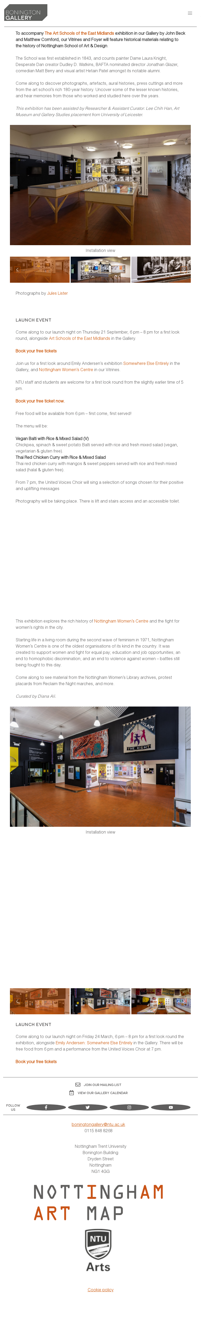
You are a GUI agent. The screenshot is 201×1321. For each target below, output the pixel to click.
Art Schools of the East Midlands (79, 338)
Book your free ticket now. (40, 400)
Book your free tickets (36, 350)
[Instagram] (129, 1107)
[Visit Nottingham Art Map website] (98, 1203)
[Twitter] (88, 1107)
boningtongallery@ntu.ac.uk (98, 1124)
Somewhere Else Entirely (146, 363)
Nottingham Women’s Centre (66, 369)
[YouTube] (171, 1107)
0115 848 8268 (99, 1130)
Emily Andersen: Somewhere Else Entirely (94, 1042)
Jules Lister (57, 293)
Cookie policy (101, 1289)
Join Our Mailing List (102, 1085)
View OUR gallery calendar (103, 1093)
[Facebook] (46, 1107)
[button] (190, 13)
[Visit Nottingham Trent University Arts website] (98, 1251)
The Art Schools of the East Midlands (79, 33)
